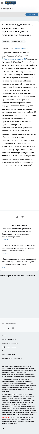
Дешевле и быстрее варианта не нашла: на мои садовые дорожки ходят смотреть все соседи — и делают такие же (18, 249)
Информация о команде (9, 347)
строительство (18, 41)
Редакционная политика (9, 339)
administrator (21, 49)
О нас (4, 336)
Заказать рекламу (7, 9)
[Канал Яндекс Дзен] (13, 328)
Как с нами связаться (8, 354)
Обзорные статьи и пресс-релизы (12, 358)
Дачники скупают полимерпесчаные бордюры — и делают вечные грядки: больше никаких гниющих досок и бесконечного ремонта (16, 234)
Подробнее (5, 391)
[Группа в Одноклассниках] (8, 328)
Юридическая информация (10, 343)
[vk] (17, 216)
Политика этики (7, 351)
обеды (6, 41)
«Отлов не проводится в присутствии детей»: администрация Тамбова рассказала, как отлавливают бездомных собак (19, 263)
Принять (31, 14)
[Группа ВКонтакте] (4, 328)
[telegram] (23, 216)
